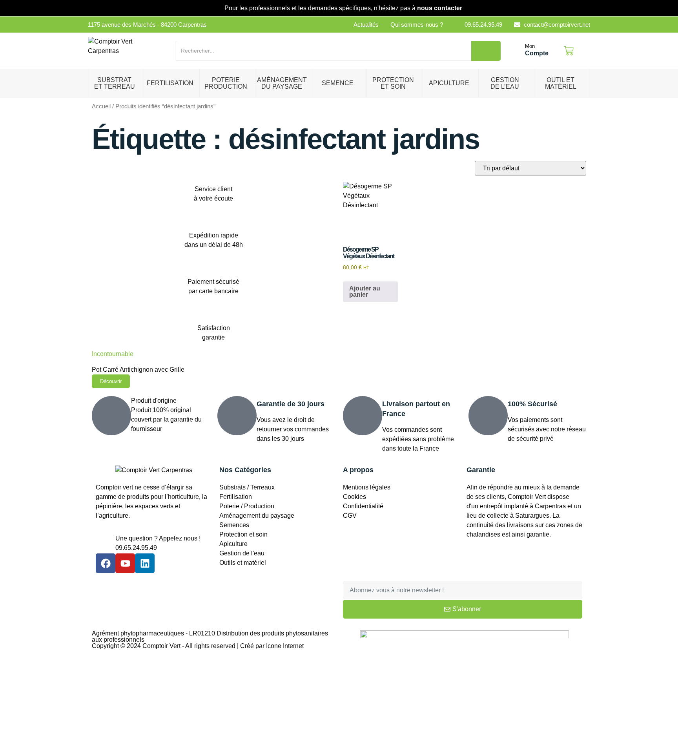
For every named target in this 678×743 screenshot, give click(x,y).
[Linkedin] (145, 563)
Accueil (101, 106)
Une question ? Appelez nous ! (157, 538)
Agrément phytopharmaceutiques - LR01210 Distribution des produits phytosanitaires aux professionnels (210, 636)
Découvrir (111, 381)
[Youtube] (125, 563)
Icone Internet (285, 646)
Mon (530, 46)
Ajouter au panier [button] (364, 291)
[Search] (486, 51)
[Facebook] (105, 563)
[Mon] (516, 51)
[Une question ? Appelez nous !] (105, 543)
